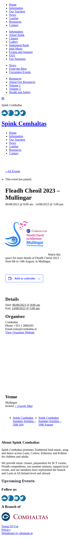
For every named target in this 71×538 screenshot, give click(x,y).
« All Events (12, 171)
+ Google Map (24, 406)
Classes (13, 38)
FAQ (12, 55)
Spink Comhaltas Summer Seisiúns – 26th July (24, 421)
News (12, 14)
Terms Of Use (10, 526)
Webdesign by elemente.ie (17, 533)
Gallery (13, 41)
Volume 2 (15, 88)
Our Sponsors (17, 58)
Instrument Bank (19, 45)
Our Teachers (17, 11)
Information (16, 8)
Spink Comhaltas (24, 123)
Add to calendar (25, 278)
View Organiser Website (19, 332)
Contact (13, 25)
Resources (15, 21)
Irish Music (16, 48)
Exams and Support (21, 52)
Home (12, 4)
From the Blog (18, 68)
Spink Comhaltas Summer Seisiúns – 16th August (49, 421)
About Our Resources (22, 82)
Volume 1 (15, 85)
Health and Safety (19, 92)
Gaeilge (13, 18)
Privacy (6, 529)
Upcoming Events (20, 72)
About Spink (16, 35)
